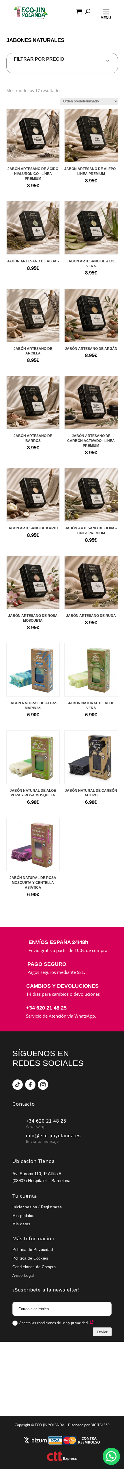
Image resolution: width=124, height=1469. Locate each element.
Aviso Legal (23, 1275)
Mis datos (21, 1224)
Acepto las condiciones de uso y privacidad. (54, 1322)
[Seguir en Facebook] (30, 1084)
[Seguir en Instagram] (43, 1084)
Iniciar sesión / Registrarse (37, 1207)
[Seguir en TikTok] (17, 1084)
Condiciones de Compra (34, 1267)
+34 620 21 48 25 (46, 1008)
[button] (111, 1456)
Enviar (102, 1331)
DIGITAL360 (100, 1424)
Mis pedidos (23, 1216)
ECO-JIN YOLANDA (49, 1424)
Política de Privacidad (32, 1249)
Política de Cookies (30, 1258)
